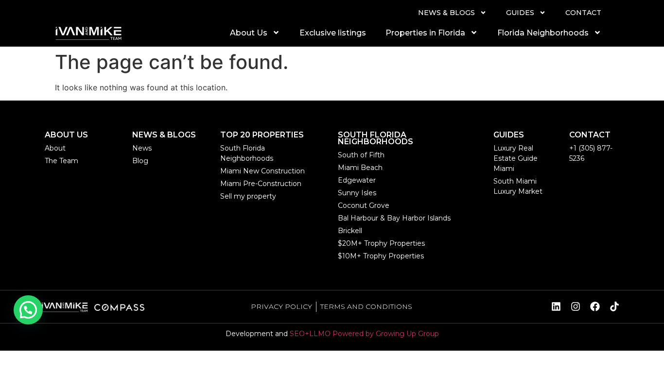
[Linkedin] (556, 306)
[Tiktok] (614, 306)
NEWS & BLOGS (446, 12)
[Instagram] (575, 306)
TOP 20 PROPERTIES (262, 134)
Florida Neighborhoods (543, 32)
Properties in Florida (425, 32)
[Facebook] (595, 306)
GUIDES (520, 12)
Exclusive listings (332, 32)
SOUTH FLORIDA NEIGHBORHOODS (375, 138)
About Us (248, 32)
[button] (28, 309)
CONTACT (583, 12)
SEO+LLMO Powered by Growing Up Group (364, 333)
